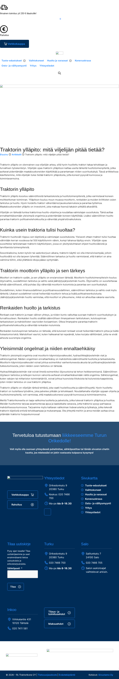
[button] (13, 60)
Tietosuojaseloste (47, 674)
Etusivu (4, 154)
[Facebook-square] (47, 512)
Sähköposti (14, 568)
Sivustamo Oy (105, 674)
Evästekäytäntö (67, 674)
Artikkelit (16, 154)
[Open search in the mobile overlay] (59, 73)
